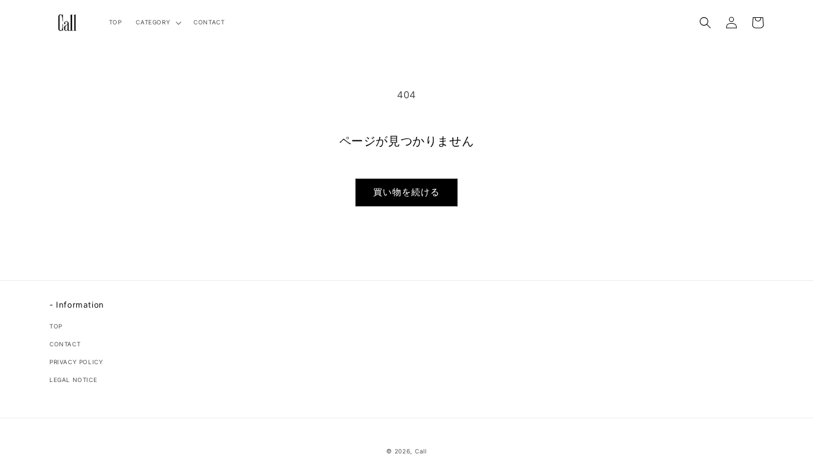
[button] (157, 22)
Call (421, 451)
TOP (55, 326)
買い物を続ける (406, 192)
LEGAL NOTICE (73, 379)
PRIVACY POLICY (76, 361)
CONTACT (64, 344)
